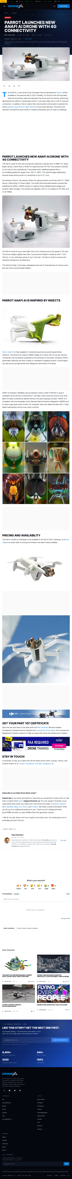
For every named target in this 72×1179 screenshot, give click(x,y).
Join (66, 1163)
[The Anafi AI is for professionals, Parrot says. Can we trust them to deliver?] (18, 964)
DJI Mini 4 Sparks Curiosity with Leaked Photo (11, 1005)
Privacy (49, 1175)
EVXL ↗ (4, 1150)
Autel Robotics (6, 1102)
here (20, 801)
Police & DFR (41, 1116)
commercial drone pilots (45, 730)
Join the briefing (60, 1040)
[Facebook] (10, 1090)
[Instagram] (20, 1090)
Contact (4, 1140)
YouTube (38, 764)
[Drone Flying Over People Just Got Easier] (53, 993)
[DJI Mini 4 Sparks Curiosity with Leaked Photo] (18, 993)
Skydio (4, 1106)
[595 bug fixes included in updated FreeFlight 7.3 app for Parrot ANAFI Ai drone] (53, 964)
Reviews (39, 1125)
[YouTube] (15, 1090)
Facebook (30, 764)
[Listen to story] (14, 86)
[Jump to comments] (19, 86)
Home (6, 13)
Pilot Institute (42, 727)
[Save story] (4, 86)
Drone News (41, 1099)
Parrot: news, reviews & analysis (28, 928)
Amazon (62, 804)
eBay (16, 807)
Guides (39, 1109)
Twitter (22, 764)
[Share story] (9, 86)
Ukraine (39, 1119)
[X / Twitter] (4, 1090)
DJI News (40, 1102)
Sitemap (63, 1175)
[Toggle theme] (54, 6)
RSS (68, 1175)
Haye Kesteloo (17, 835)
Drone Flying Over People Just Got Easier (52, 1005)
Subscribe (63, 6)
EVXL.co (15, 844)
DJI (20, 807)
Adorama (54, 804)
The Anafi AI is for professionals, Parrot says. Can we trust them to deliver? (17, 975)
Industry (39, 1129)
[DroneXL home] (15, 6)
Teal (3, 1116)
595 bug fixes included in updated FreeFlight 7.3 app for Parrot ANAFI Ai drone (53, 975)
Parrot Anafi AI (8, 352)
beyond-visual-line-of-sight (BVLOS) (21, 107)
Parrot (14, 13)
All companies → (7, 1119)
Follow (63, 840)
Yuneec (35, 807)
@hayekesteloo (25, 846)
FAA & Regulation (42, 1112)
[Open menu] (4, 6)
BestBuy (10, 807)
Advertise (5, 1143)
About (4, 1137)
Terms (56, 1175)
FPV (38, 1122)
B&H (4, 807)
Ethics (4, 1147)
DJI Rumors (40, 1106)
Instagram (47, 764)
